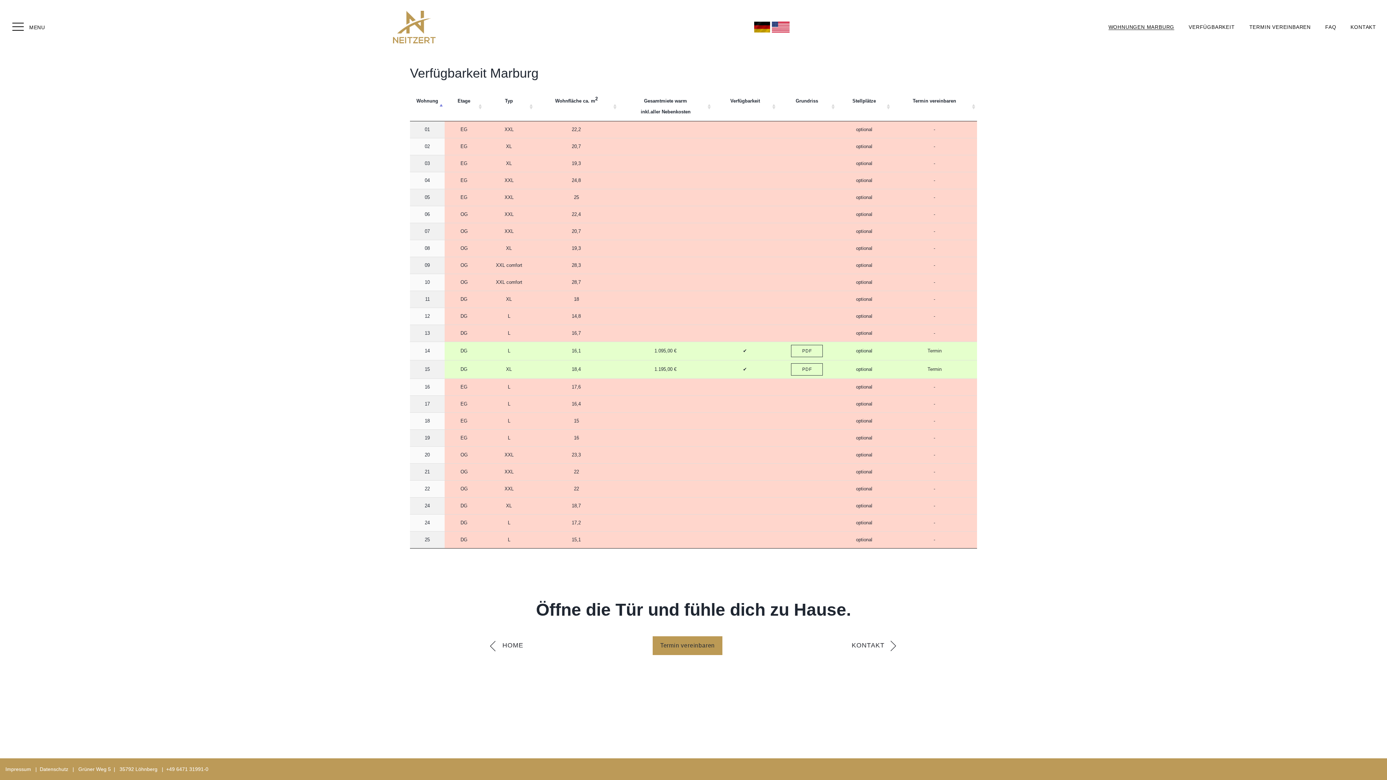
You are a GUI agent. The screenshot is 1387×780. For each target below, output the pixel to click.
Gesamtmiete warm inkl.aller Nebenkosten (666, 106)
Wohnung (427, 101)
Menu (37, 27)
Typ (509, 101)
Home (512, 645)
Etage (464, 101)
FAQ (1330, 27)
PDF (807, 351)
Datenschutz (54, 769)
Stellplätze (864, 101)
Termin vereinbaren (1280, 27)
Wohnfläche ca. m (576, 100)
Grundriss (807, 101)
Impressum (18, 769)
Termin (935, 351)
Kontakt (1363, 27)
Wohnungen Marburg (1142, 27)
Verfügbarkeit (1212, 27)
